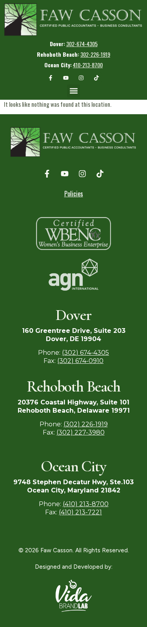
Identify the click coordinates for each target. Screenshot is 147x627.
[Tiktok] (96, 77)
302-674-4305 (82, 44)
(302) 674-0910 (80, 361)
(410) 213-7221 (80, 512)
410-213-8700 (88, 65)
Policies (73, 193)
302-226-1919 (95, 54)
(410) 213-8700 (86, 504)
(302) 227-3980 (80, 432)
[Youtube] (66, 77)
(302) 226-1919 (86, 424)
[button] (19, 37)
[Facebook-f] (50, 77)
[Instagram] (81, 77)
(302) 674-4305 (85, 352)
